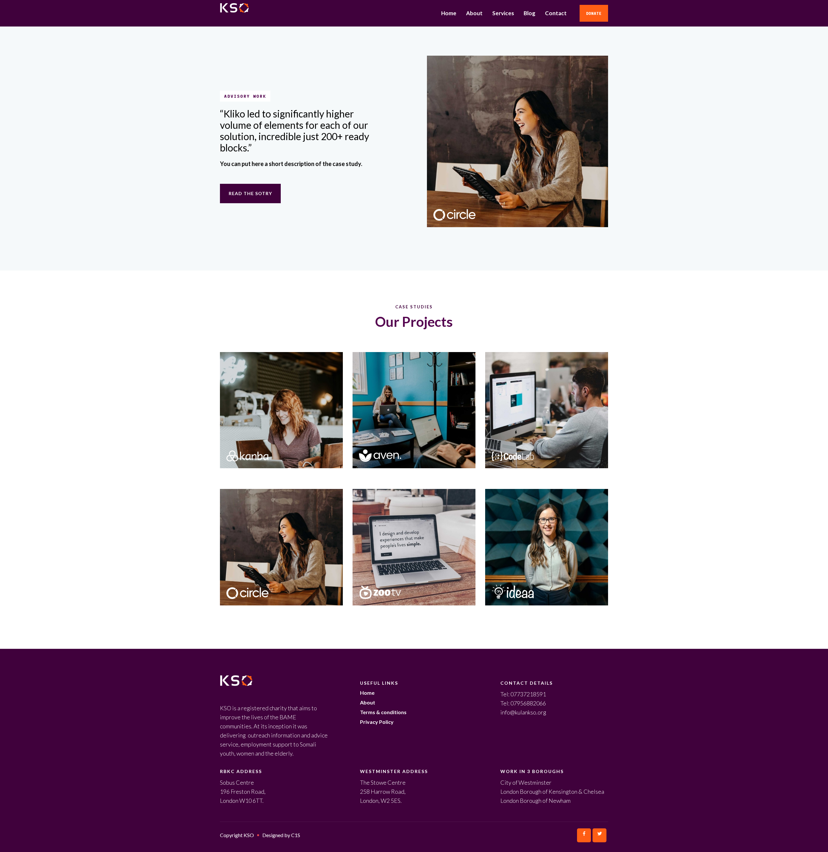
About (474, 13)
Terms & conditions (383, 712)
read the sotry (250, 193)
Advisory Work (245, 96)
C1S (295, 835)
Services (503, 13)
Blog (529, 13)
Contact (556, 13)
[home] (267, 13)
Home (448, 13)
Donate (594, 13)
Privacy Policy (377, 722)
